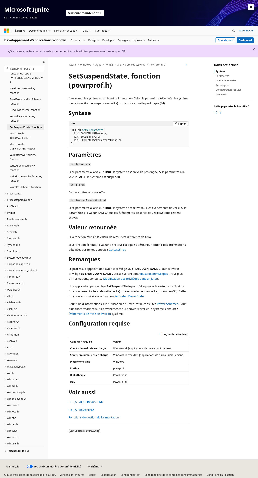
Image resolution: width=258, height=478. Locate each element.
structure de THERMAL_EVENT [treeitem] (20, 135)
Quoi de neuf (225, 40)
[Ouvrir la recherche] (233, 31)
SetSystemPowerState (129, 296)
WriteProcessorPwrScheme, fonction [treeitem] (26, 178)
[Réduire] (44, 61)
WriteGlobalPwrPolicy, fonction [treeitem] (22, 168)
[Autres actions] (186, 65)
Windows (85, 64)
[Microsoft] (6, 30)
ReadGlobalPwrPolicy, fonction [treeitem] (22, 91)
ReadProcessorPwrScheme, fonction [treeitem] (26, 101)
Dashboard (245, 40)
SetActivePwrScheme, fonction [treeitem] (22, 118)
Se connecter (246, 30)
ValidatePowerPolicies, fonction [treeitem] (23, 157)
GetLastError (117, 250)
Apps (98, 64)
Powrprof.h (156, 64)
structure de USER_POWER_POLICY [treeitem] (22, 146)
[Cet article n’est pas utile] (220, 112)
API (119, 64)
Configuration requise (229, 89)
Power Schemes (167, 304)
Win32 (109, 64)
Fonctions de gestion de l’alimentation (94, 417)
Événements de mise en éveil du (90, 314)
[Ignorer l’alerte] (251, 7)
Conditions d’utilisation (220, 474)
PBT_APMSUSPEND (81, 410)
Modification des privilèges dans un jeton (130, 279)
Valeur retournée (226, 80)
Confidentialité (129, 474)
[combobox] (24, 68)
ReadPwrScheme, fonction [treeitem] (25, 110)
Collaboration (108, 474)
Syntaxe (220, 71)
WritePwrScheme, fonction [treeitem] (25, 187)
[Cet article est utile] (216, 112)
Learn (72, 64)
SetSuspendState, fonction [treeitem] (26, 127)
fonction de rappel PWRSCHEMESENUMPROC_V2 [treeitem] (26, 78)
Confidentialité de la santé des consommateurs (172, 474)
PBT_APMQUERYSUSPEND (86, 402)
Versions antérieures (72, 474)
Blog (91, 474)
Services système (135, 64)
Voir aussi (221, 94)
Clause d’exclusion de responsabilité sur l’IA (30, 474)
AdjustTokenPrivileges (153, 274)
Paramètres (222, 75)
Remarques (222, 85)
